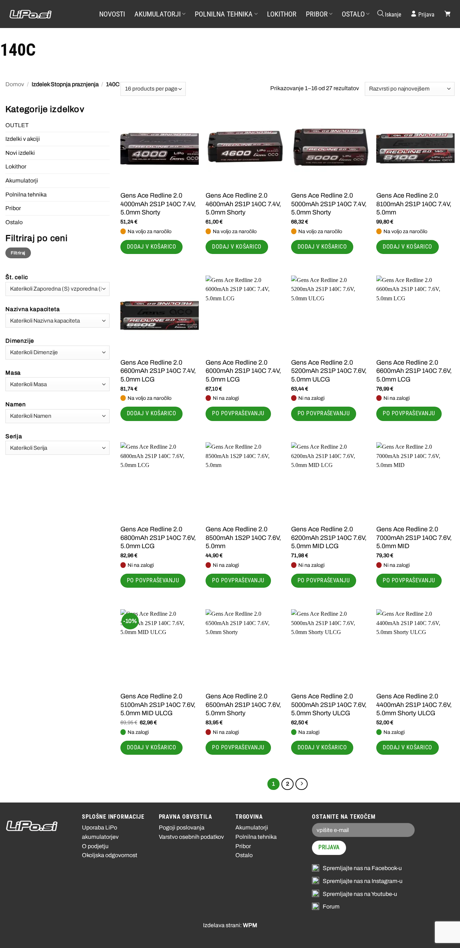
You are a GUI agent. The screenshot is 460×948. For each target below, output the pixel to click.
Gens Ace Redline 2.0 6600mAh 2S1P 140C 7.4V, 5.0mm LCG (158, 371)
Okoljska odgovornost (109, 855)
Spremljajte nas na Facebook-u (362, 868)
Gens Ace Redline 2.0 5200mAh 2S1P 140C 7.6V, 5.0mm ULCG (329, 371)
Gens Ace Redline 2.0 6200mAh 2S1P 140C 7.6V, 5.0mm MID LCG (329, 538)
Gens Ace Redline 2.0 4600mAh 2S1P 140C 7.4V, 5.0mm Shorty (243, 204)
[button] (389, 14)
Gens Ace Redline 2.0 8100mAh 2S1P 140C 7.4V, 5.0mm (413, 204)
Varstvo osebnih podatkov (191, 837)
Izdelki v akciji (22, 139)
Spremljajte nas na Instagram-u (362, 881)
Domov (14, 84)
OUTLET (17, 125)
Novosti (112, 14)
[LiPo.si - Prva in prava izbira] (45, 14)
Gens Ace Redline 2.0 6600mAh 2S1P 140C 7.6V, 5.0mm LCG (414, 371)
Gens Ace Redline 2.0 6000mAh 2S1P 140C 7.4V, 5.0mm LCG (243, 371)
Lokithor (281, 14)
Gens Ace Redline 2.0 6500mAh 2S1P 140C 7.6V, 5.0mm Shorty (243, 705)
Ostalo (353, 14)
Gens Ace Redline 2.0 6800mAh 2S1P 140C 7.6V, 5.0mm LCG (158, 538)
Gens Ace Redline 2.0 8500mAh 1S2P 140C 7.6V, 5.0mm (243, 538)
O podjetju (95, 846)
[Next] (301, 784)
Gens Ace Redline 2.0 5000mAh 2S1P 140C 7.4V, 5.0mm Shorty (329, 204)
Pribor (317, 14)
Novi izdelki (20, 153)
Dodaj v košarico (151, 247)
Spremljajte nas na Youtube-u (360, 894)
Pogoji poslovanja (181, 827)
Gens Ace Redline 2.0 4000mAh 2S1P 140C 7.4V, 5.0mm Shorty (158, 204)
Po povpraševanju (238, 413)
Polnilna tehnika (224, 14)
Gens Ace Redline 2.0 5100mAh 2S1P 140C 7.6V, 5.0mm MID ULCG (158, 705)
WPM (250, 925)
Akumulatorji (157, 14)
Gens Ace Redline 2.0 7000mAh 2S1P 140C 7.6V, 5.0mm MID (414, 538)
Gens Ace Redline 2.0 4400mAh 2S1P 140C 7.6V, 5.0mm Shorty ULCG (414, 705)
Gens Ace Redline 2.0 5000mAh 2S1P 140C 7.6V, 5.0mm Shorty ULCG (329, 705)
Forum (331, 906)
